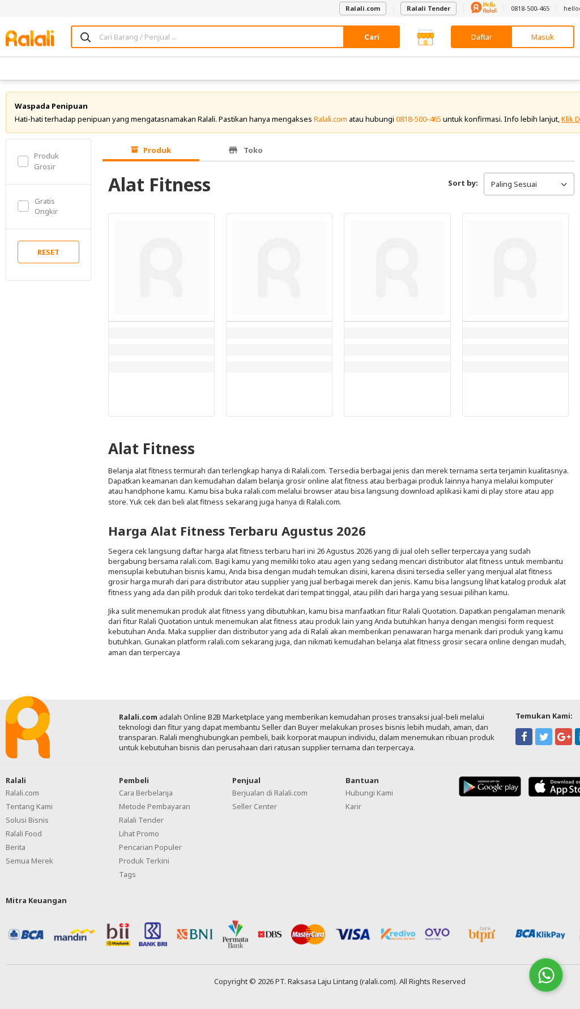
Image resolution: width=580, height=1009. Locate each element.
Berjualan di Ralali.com (270, 793)
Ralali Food (24, 833)
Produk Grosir (46, 161)
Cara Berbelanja (146, 793)
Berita (15, 847)
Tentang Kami (29, 806)
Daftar (481, 37)
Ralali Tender (428, 8)
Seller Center (254, 806)
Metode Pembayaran (154, 806)
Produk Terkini (144, 861)
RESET (48, 252)
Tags (127, 874)
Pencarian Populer (150, 847)
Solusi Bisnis (27, 820)
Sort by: (463, 183)
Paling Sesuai (514, 184)
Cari (371, 37)
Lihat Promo (139, 833)
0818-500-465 (530, 8)
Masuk (542, 37)
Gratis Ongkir (46, 206)
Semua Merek (29, 861)
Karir (353, 806)
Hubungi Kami (369, 793)
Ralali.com (363, 8)
